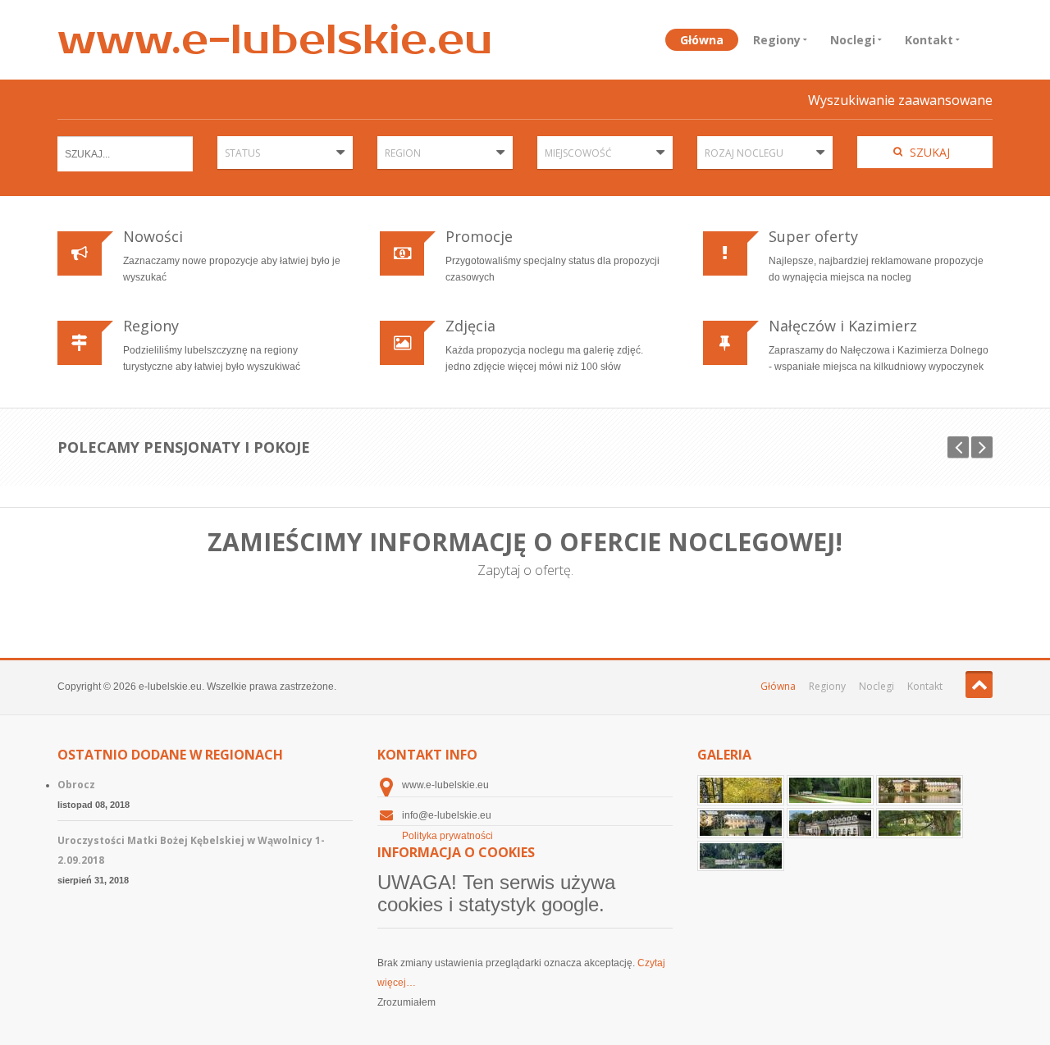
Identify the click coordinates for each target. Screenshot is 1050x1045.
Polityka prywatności (447, 836)
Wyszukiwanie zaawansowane (900, 100)
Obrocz (76, 785)
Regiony (777, 40)
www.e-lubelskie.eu (275, 40)
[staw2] (740, 856)
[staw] (919, 823)
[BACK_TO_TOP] (979, 684)
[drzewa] (742, 790)
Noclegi (852, 40)
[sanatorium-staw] (919, 790)
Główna (702, 40)
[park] (831, 790)
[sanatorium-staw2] (742, 823)
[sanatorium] (831, 823)
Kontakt (929, 40)
